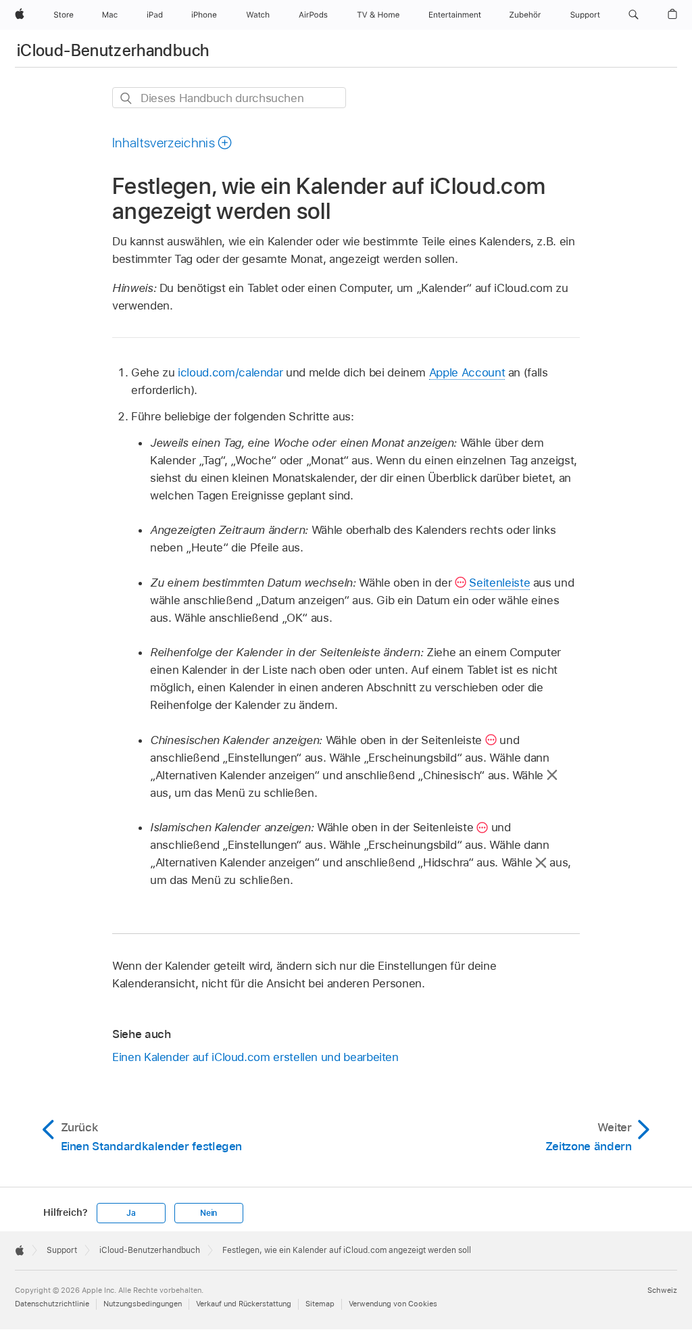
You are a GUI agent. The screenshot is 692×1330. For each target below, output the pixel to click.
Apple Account (467, 372)
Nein (208, 1213)
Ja (131, 1213)
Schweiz (662, 1290)
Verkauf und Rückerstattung (243, 1303)
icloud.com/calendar (230, 372)
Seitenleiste (499, 582)
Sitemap (320, 1303)
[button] (633, 15)
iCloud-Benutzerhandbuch (113, 50)
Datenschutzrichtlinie (52, 1303)
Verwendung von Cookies (393, 1303)
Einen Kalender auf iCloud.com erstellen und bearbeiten (255, 1057)
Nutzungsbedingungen (142, 1303)
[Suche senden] (127, 98)
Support (62, 1250)
